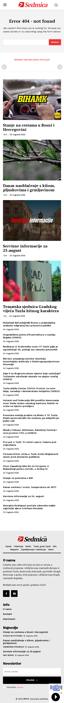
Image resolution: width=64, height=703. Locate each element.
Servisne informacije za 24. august (23, 496)
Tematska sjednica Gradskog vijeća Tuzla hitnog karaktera (31, 308)
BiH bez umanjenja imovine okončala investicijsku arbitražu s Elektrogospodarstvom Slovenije (31, 361)
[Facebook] (6, 593)
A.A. (5, 316)
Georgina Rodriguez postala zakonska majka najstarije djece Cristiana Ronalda (29, 507)
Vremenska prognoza (13, 647)
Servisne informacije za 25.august (25, 248)
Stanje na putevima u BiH (18, 478)
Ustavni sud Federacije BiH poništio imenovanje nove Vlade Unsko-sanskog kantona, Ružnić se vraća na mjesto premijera (31, 403)
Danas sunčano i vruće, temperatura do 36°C (29, 487)
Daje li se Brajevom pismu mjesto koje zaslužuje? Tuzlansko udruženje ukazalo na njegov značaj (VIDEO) (32, 376)
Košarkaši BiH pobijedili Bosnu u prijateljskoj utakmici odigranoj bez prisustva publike (29, 324)
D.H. (5, 134)
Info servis (8, 655)
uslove (20, 687)
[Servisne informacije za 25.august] (32, 220)
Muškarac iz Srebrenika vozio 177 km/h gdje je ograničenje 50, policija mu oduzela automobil (30, 348)
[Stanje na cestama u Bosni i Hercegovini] (32, 99)
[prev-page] (4, 67)
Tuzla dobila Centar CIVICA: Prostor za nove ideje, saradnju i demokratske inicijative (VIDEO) (31, 390)
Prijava (30, 680)
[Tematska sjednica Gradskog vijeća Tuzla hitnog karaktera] (32, 281)
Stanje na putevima (12, 636)
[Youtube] (14, 593)
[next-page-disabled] (60, 67)
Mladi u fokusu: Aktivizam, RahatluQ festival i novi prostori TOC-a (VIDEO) (30, 431)
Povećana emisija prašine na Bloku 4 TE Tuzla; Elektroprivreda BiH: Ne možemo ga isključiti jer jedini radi (31, 418)
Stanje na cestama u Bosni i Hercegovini (28, 127)
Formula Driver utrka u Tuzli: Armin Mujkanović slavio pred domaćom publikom (30, 455)
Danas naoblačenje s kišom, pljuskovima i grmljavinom (29, 187)
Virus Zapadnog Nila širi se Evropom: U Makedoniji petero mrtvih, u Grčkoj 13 (26, 467)
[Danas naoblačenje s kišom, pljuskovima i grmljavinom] (32, 160)
